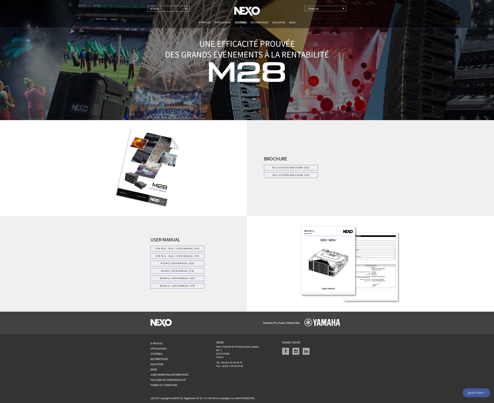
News (292, 22)
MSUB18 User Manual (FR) (177, 271)
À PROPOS (204, 22)
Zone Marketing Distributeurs (170, 374)
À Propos (157, 343)
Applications (223, 22)
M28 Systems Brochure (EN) (291, 167)
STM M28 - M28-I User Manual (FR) (178, 256)
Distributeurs (259, 22)
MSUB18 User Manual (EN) (177, 263)
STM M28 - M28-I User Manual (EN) (178, 248)
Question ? (476, 393)
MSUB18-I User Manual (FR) (177, 285)
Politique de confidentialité (168, 380)
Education (278, 22)
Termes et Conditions (164, 385)
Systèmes (241, 22)
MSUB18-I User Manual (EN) (177, 278)
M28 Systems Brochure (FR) (291, 175)
